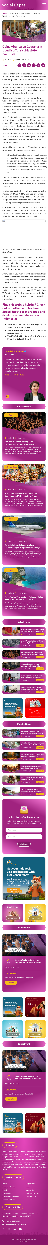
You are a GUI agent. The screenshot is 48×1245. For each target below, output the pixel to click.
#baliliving (42, 166)
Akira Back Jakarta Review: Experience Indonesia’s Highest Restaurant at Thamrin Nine (31, 666)
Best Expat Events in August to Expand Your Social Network (31, 767)
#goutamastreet (40, 163)
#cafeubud (12, 169)
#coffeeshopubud (25, 169)
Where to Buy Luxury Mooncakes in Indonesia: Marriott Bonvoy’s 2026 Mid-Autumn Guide (32, 631)
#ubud (44, 161)
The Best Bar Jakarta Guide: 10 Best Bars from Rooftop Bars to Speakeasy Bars (32, 756)
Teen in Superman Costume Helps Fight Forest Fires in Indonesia (31, 677)
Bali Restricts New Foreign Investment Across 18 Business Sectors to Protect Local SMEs (31, 791)
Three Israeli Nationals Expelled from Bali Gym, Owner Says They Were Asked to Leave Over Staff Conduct (31, 690)
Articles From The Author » (16, 375)
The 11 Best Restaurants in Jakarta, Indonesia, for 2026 (32, 779)
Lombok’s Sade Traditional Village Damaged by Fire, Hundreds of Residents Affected (32, 643)
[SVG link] (13, 5)
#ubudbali (11, 163)
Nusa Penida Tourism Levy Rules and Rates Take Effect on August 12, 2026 (24, 598)
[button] (44, 5)
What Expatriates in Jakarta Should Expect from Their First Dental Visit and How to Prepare (32, 745)
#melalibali (24, 166)
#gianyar (34, 166)
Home (4, 13)
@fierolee (11, 155)
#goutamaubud (25, 163)
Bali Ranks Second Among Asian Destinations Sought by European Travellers (20, 444)
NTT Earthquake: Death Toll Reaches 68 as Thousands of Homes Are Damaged (32, 733)
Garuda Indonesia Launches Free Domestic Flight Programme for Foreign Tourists (22, 547)
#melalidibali (13, 166)
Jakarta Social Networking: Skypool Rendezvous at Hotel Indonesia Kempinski (28, 962)
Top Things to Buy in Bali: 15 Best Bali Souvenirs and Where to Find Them (21, 494)
